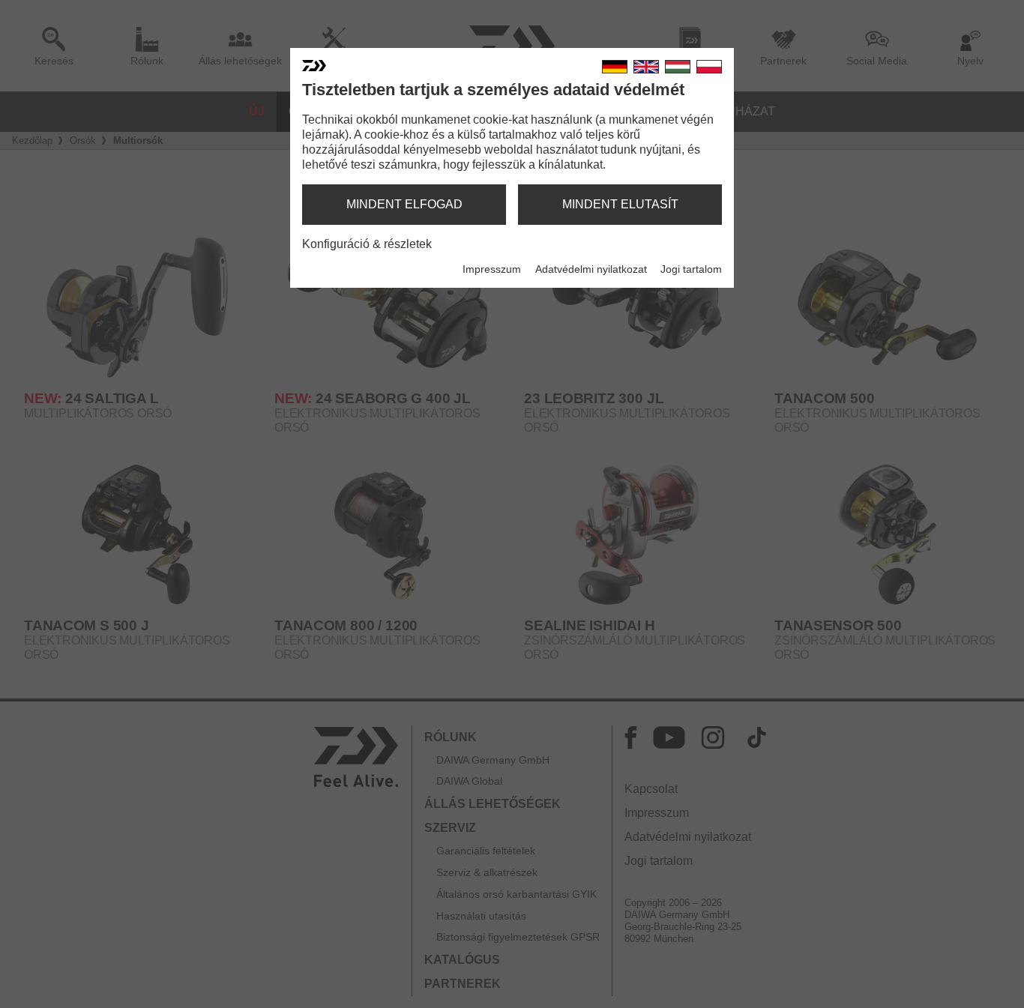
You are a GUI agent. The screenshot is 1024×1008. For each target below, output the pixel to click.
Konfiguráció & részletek (367, 244)
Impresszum (492, 269)
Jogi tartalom (691, 269)
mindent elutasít (620, 204)
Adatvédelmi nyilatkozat (591, 269)
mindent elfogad (404, 204)
